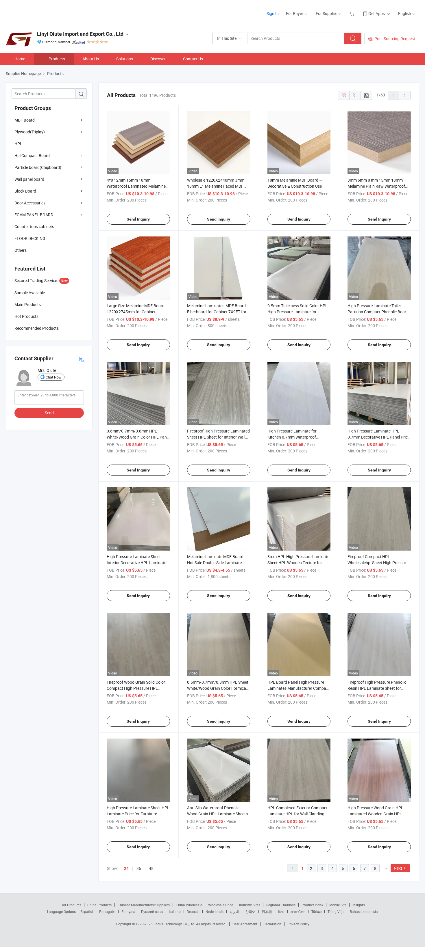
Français (128, 911)
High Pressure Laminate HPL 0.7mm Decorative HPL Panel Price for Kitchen (379, 437)
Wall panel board (29, 179)
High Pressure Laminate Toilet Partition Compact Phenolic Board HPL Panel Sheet (378, 311)
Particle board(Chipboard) (37, 167)
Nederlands (214, 911)
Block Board (25, 191)
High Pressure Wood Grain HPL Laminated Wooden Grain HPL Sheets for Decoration (375, 814)
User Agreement (244, 924)
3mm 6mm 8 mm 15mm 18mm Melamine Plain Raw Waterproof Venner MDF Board (376, 186)
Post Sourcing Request (394, 38)
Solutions (124, 58)
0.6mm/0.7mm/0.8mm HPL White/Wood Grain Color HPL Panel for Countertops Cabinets (138, 437)
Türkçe (316, 911)
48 (151, 868)
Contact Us (193, 58)
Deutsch (193, 911)
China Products (99, 905)
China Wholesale (189, 905)
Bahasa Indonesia (364, 911)
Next (398, 868)
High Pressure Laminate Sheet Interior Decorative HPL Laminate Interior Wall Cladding (136, 562)
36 (138, 868)
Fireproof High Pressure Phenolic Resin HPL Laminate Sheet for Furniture (377, 688)
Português (107, 911)
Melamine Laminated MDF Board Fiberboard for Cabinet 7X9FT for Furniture (216, 311)
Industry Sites (249, 905)
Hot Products (70, 905)
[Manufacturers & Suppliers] (43, 11)
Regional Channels (280, 905)
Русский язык (152, 911)
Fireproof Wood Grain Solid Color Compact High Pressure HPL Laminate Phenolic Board (136, 688)
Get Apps (376, 13)
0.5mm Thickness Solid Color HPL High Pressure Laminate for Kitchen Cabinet (297, 311)
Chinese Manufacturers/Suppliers (144, 905)
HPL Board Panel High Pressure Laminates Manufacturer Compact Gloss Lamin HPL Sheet (298, 688)
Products (57, 58)
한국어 (250, 911)
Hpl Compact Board (32, 155)
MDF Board (24, 120)
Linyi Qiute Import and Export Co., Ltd (80, 34)
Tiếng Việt (336, 911)
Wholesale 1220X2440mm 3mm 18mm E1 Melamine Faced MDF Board (215, 186)
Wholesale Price (220, 905)
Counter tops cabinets (34, 226)
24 (126, 868)
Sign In (273, 13)
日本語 (267, 911)
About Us (90, 58)
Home (19, 58)
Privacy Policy (298, 924)
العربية (234, 911)
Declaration (272, 924)
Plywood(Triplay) (29, 132)
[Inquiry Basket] (353, 13)
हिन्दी (281, 911)
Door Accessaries (29, 203)
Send (49, 412)
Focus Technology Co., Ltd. (175, 924)
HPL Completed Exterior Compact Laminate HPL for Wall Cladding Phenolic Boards (297, 814)
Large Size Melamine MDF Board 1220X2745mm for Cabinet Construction (136, 311)
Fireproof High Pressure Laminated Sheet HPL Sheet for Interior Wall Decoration (218, 437)
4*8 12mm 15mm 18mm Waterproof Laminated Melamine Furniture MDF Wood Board (136, 186)
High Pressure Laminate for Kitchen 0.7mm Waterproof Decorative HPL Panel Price (292, 437)
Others (20, 250)
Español (86, 911)
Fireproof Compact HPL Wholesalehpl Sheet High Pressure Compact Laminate (378, 562)
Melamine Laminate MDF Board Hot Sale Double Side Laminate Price (215, 562)
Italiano (175, 911)
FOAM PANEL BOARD (33, 214)
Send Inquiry (138, 219)
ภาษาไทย (298, 911)
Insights (358, 905)
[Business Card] (81, 359)
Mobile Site (337, 905)
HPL (18, 143)
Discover (158, 58)
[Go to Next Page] (404, 95)
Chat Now (53, 377)
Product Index (312, 905)
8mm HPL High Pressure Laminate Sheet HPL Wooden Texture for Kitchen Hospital (298, 562)
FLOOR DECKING (29, 238)
